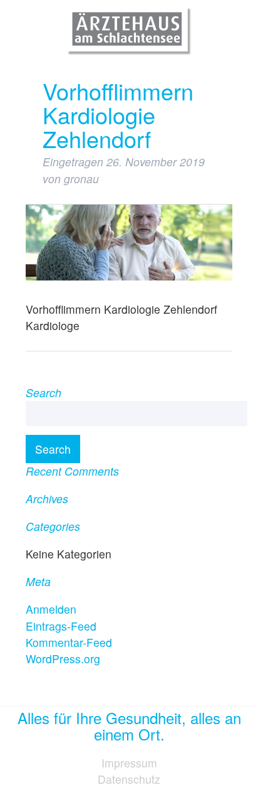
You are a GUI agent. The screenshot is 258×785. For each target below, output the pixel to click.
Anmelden (51, 609)
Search (53, 449)
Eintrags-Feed (61, 626)
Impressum (129, 763)
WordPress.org (63, 658)
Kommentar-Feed (69, 642)
